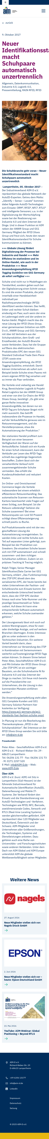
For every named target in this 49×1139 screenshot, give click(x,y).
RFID (38, 90)
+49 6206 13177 (18, 1077)
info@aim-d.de (14, 734)
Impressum (15, 1098)
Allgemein (7, 83)
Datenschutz (15, 1103)
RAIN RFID (28, 90)
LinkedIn (14, 1088)
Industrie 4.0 (9, 86)
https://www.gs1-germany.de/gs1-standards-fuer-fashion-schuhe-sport (23, 713)
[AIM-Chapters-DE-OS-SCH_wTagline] (10, 7)
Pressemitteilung (11, 90)
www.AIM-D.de (10, 768)
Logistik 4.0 (24, 86)
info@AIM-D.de (19, 764)
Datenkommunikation (26, 83)
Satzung (13, 1108)
